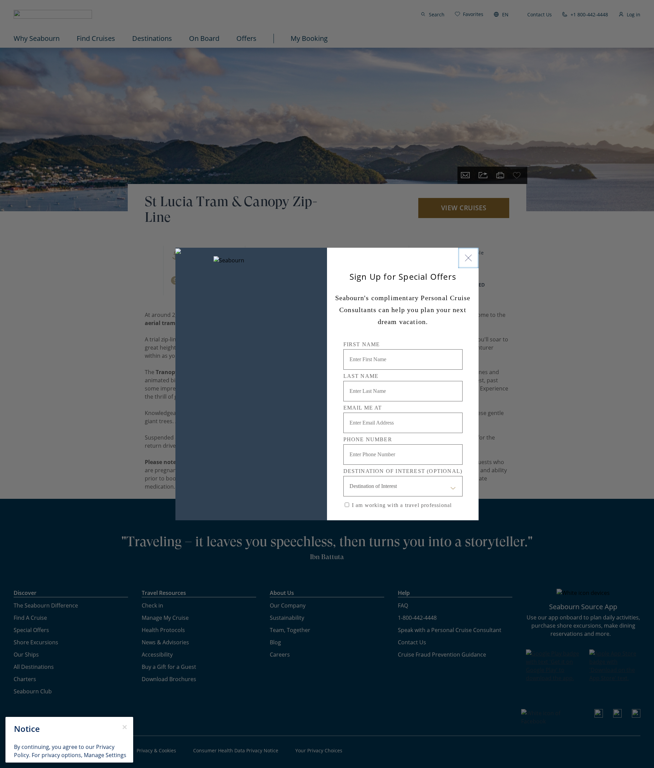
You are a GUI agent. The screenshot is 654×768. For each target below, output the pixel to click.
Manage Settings (105, 755)
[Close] (468, 258)
